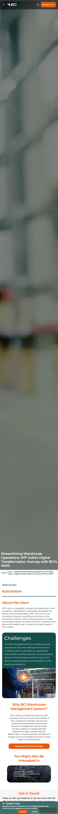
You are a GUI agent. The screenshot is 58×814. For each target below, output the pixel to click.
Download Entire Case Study (29, 746)
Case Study (10, 573)
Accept (23, 812)
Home (3, 573)
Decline (35, 812)
